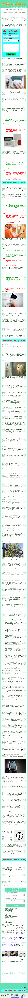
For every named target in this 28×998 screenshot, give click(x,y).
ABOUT (17, 7)
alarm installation (17, 432)
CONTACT (20, 7)
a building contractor (18, 939)
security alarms (22, 720)
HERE (3, 836)
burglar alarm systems (12, 714)
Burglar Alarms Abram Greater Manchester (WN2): (14, 16)
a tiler (24, 942)
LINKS (14, 7)
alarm (12, 410)
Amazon (24, 846)
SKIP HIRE (16, 945)
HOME (11, 7)
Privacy (25, 987)
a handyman (14, 942)
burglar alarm (12, 438)
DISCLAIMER (24, 7)
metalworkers (16, 938)
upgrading (24, 518)
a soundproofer (8, 937)
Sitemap (3, 983)
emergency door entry (7, 944)
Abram (5, 412)
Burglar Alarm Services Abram (10, 886)
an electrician (16, 946)
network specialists (14, 943)
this (22, 851)
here (17, 853)
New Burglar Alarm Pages (13, 983)
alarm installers (16, 424)
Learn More (15, 997)
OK (22, 997)
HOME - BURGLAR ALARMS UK (14, 977)
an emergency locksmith (12, 940)
